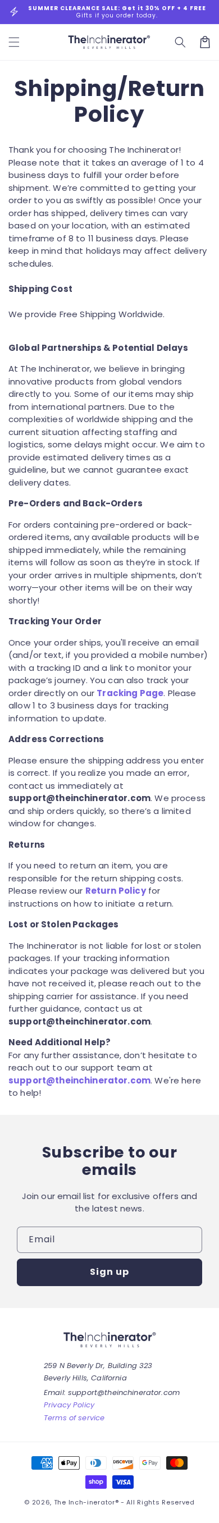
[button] (180, 42)
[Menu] (14, 42)
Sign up (109, 1271)
